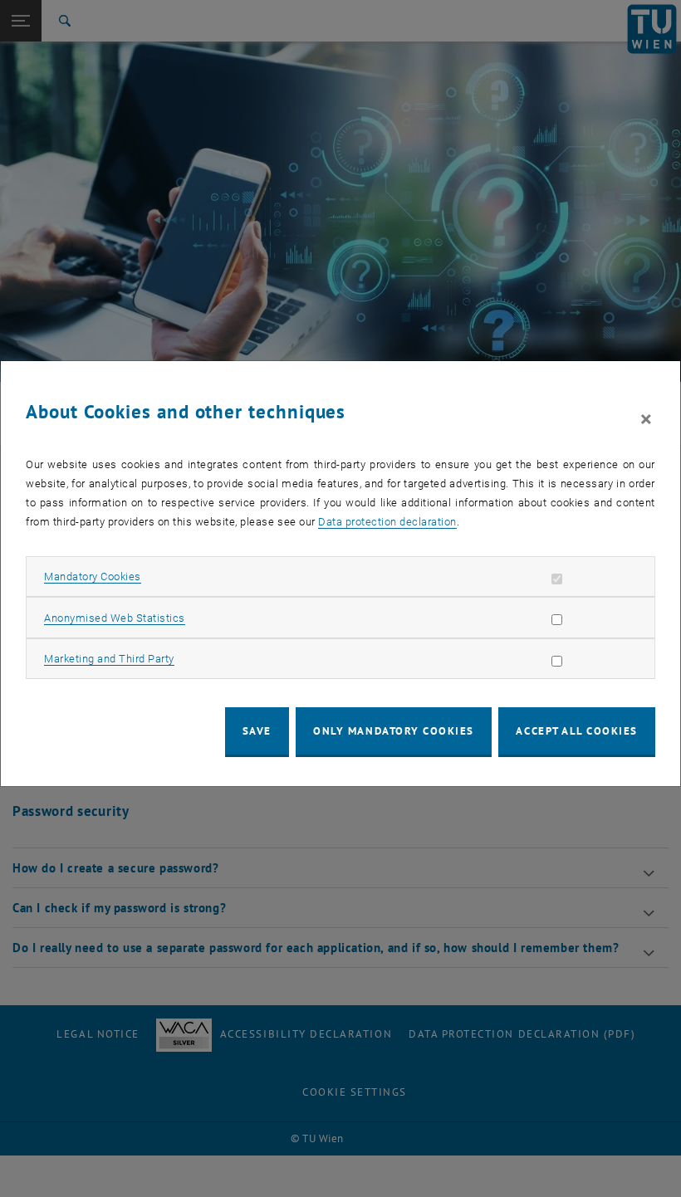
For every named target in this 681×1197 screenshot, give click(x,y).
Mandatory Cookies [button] (92, 576)
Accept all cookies (577, 731)
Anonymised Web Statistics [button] (114, 618)
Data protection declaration (387, 521)
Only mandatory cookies (393, 731)
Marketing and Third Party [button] (109, 658)
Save (257, 731)
